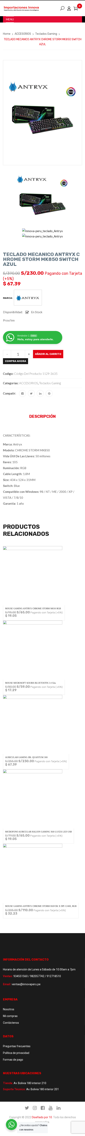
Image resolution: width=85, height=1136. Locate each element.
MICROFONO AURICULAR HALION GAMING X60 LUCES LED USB (38, 831)
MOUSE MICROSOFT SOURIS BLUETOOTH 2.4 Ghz (30, 683)
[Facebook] (22, 393)
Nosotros (8, 1009)
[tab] (42, 417)
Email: (7, 984)
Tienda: (8, 1083)
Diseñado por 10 (42, 1117)
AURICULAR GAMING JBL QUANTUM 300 (26, 757)
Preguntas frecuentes (16, 1046)
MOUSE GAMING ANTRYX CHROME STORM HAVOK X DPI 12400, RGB (40, 906)
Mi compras (10, 1016)
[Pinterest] (49, 393)
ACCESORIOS (23, 34)
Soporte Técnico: (14, 1089)
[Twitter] (31, 393)
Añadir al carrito (48, 353)
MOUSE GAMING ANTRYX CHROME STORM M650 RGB (33, 608)
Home (6, 34)
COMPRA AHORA (15, 361)
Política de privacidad (16, 1052)
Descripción (42, 416)
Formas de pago (13, 1059)
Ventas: (8, 976)
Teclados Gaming (46, 34)
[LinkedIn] (40, 393)
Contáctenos (11, 1022)
